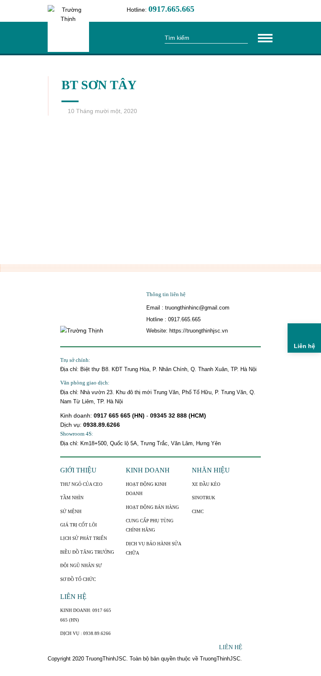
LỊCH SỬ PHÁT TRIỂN (83, 538)
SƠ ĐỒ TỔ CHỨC (78, 579)
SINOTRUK (203, 497)
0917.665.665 (184, 319)
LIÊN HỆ (73, 596)
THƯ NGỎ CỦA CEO (81, 484)
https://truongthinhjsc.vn (198, 331)
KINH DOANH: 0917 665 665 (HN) (85, 615)
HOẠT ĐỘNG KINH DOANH (146, 489)
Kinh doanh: (77, 415)
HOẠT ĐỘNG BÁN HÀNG (152, 507)
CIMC (198, 511)
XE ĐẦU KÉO (206, 484)
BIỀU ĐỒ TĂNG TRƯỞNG (87, 552)
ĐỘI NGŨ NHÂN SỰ (81, 565)
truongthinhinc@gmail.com (197, 307)
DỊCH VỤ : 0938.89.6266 (85, 633)
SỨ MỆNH (71, 511)
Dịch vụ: (71, 424)
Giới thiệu (78, 470)
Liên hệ (230, 647)
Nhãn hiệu (211, 470)
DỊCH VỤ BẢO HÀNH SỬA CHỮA (153, 548)
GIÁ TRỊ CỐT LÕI (78, 524)
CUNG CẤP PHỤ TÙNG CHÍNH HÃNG (149, 525)
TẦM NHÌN (72, 497)
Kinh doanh (148, 470)
